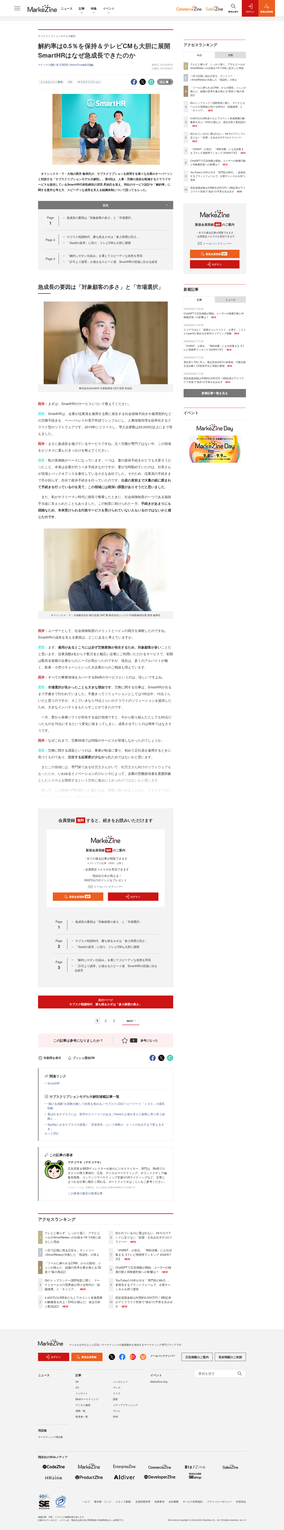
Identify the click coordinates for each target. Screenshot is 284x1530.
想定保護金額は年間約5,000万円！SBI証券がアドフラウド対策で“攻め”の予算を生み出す (144, 1301)
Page (50, 240)
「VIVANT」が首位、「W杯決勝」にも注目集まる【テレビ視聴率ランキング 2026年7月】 (143, 1254)
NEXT (130, 1021)
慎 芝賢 (60, 64)
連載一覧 (80, 1410)
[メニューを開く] (17, 8)
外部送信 (241, 1501)
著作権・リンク (102, 1501)
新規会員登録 (79, 897)
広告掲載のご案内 (197, 1357)
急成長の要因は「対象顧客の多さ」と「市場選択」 (100, 217)
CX (70, 82)
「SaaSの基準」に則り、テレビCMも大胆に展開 (99, 243)
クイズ (116, 1393)
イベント (109, 8)
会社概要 (174, 1501)
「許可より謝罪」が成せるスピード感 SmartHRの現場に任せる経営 (112, 262)
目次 (106, 205)
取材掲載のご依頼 (230, 1357)
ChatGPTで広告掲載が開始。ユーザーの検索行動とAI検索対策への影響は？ (143, 1269)
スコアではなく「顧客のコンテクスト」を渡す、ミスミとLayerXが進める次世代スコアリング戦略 (215, 331)
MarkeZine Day (159, 1381)
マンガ (116, 1387)
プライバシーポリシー (219, 1501)
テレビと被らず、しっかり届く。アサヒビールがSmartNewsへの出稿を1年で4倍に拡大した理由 (73, 1237)
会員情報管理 (142, 1501)
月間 (230, 55)
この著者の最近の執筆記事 (85, 1193)
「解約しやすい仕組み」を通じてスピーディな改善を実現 (104, 256)
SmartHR (53, 1083)
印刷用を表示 (52, 1058)
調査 (115, 1399)
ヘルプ (86, 1501)
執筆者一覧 (81, 1416)
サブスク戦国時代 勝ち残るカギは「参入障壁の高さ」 (103, 237)
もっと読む (51, 1133)
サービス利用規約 (193, 1501)
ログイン (135, 897)
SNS (115, 1416)
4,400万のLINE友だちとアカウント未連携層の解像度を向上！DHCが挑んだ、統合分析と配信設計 (73, 1301)
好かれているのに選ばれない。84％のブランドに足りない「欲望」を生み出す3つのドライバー (143, 1237)
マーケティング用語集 (50, 1437)
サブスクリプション (89, 82)
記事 (82, 8)
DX (77, 1381)
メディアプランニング (125, 1405)
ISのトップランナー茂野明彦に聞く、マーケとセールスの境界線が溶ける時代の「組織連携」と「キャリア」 (72, 1284)
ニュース (67, 8)
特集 (94, 8)
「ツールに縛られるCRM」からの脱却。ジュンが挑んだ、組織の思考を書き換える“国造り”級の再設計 (73, 1267)
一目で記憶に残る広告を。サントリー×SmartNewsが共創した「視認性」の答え (72, 1252)
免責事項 (159, 1501)
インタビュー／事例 (51, 82)
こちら (136, 1181)
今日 (199, 55)
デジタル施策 (82, 1405)
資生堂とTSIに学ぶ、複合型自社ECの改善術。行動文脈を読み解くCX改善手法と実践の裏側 (215, 363)
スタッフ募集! (123, 1501)
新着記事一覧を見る (215, 393)
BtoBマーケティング (86, 1399)
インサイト (81, 1393)
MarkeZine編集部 (79, 64)
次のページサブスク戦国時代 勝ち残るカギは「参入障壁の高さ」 (105, 1002)
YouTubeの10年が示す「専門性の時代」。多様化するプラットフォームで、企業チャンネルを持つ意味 (143, 1284)
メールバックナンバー (108, 886)
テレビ (116, 1410)
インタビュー (120, 1381)
